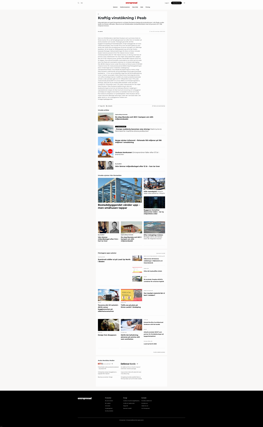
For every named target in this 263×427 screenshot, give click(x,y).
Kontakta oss (144, 403)
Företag (148, 7)
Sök (82, 3)
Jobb (141, 7)
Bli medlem (108, 403)
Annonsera (107, 405)
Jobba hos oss (144, 405)
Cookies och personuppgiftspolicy (131, 400)
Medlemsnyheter (125, 7)
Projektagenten (109, 408)
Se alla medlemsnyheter (159, 352)
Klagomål (125, 405)
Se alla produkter (109, 411)
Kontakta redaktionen (146, 400)
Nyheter (115, 7)
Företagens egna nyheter (107, 253)
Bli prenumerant (109, 400)
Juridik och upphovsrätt (129, 403)
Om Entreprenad (145, 408)
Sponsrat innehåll (127, 408)
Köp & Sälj (135, 7)
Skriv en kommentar (159, 106)
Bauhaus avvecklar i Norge (105, 377)
